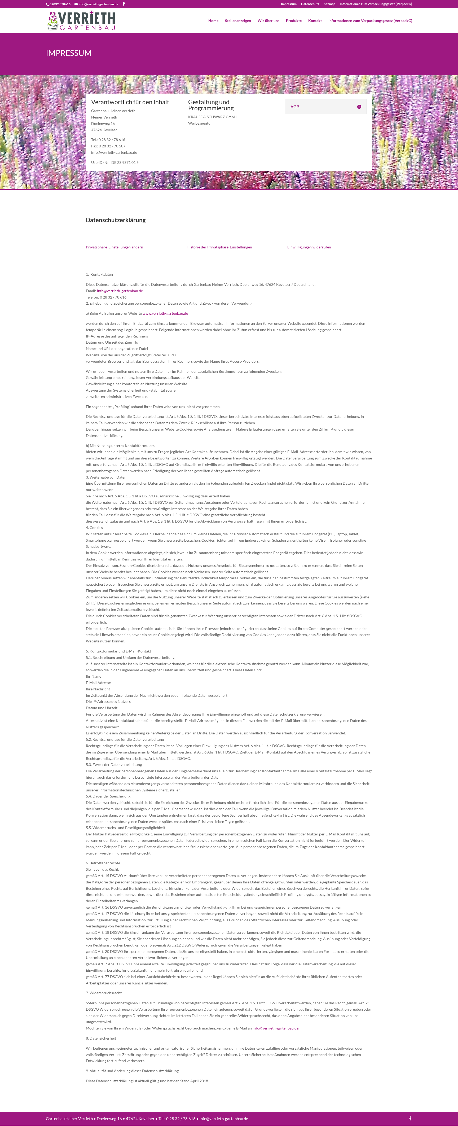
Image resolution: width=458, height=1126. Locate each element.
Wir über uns (268, 21)
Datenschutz (310, 4)
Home (213, 21)
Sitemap (329, 4)
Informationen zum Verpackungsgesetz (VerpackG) (376, 4)
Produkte (294, 21)
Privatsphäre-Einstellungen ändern (114, 247)
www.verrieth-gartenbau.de (165, 313)
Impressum (289, 4)
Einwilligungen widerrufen (309, 247)
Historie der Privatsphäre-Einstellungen (219, 247)
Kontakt (315, 21)
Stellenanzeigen (238, 21)
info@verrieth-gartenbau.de (120, 290)
